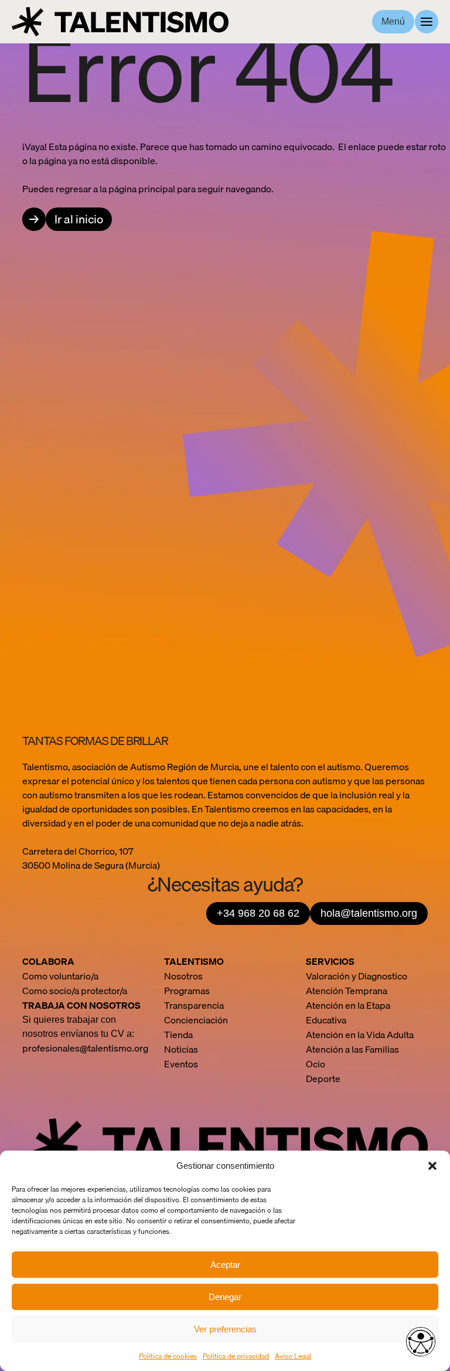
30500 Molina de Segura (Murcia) (91, 865)
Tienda (178, 1034)
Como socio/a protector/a (74, 990)
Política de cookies (168, 1356)
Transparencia (194, 1005)
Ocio (315, 1063)
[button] (432, 1166)
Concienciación (196, 1020)
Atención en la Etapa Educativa (348, 1013)
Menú (393, 21)
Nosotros (183, 976)
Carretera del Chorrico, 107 (78, 851)
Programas (187, 990)
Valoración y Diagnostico (356, 976)
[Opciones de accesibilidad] (420, 1341)
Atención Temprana (346, 990)
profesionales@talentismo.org (85, 1048)
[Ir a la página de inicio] (120, 21)
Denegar (225, 1297)
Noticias (181, 1049)
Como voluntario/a (60, 976)
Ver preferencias (225, 1329)
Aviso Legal (293, 1356)
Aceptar (225, 1265)
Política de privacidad (236, 1356)
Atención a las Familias (352, 1049)
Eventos (181, 1063)
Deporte (323, 1078)
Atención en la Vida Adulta (360, 1034)
